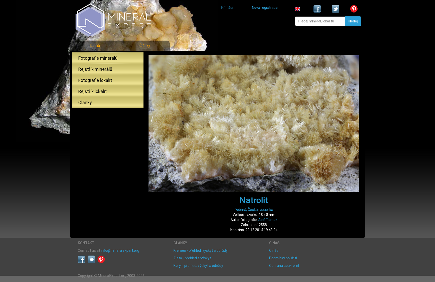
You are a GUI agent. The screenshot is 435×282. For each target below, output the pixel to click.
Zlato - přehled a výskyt (192, 258)
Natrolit (254, 200)
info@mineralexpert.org (120, 250)
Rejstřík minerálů (95, 69)
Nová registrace (265, 8)
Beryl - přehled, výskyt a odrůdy (198, 266)
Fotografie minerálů (98, 58)
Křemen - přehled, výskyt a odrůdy (200, 250)
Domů (95, 46)
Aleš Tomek (267, 220)
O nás (273, 250)
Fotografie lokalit (95, 80)
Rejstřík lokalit (92, 91)
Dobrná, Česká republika (254, 210)
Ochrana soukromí (284, 266)
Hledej (353, 21)
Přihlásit (228, 8)
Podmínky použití (283, 258)
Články (144, 46)
